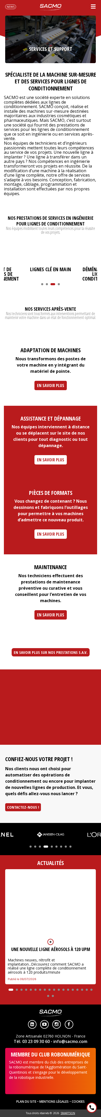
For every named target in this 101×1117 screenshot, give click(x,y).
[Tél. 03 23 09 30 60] (91, 1107)
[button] (42, 284)
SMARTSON (68, 1113)
